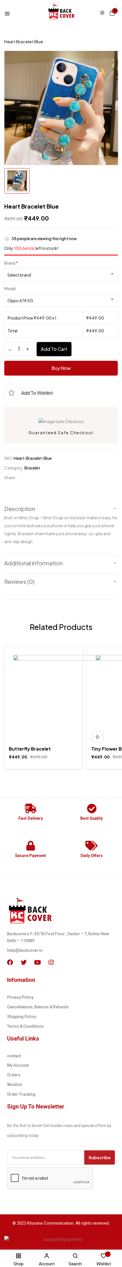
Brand (11, 262)
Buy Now (61, 368)
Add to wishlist (37, 393)
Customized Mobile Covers (52, 34)
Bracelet (96, 34)
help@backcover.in (25, 950)
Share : (10, 477)
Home (10, 34)
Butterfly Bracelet (30, 748)
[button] (112, 12)
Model (10, 288)
